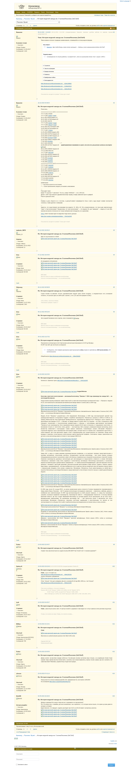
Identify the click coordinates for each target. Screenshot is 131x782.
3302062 (50, 180)
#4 (114, 255)
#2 (114, 103)
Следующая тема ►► (108, 732)
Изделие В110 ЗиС (46, 641)
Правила (36, 12)
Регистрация (50, 12)
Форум (18, 12)
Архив (23, 12)
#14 (114, 673)
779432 (50, 130)
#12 (114, 624)
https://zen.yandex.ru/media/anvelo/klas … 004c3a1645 (56, 216)
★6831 (50, 115)
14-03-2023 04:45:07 (44, 602)
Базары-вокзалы (48, 71)
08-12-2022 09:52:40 (44, 312)
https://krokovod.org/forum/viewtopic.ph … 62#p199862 (56, 83)
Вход (56, 12)
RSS (113, 28)
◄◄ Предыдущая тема (23, 732)
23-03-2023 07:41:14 (44, 673)
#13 (114, 651)
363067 (50, 123)
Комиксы (46, 74)
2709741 (50, 172)
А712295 (50, 160)
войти (98, 25)
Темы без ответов (109, 15)
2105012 (50, 167)
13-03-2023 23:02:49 (44, 566)
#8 (114, 374)
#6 (114, 312)
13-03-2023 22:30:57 (44, 544)
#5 (114, 287)
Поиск (43, 12)
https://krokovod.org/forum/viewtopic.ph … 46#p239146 (56, 574)
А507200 (50, 152)
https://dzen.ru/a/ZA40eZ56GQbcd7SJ (59, 681)
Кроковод (34, 6)
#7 (114, 336)
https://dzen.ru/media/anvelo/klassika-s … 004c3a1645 (72, 380)
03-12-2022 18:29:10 (44, 230)
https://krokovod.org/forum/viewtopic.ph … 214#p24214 (56, 86)
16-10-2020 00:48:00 (44, 103)
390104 (50, 125)
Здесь (42, 213)
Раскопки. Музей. (29, 19)
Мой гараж (43, 274)
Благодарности (48, 80)
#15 (114, 696)
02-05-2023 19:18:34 (44, 696)
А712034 (50, 158)
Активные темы (98, 15)
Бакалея (49, 47)
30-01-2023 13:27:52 (44, 336)
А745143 (50, 161)
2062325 (50, 165)
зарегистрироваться (109, 25)
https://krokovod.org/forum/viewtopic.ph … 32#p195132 (56, 89)
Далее (35, 25)
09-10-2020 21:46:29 (44, 32)
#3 (114, 230)
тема (54, 115)
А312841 (50, 141)
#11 (114, 602)
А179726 (50, 137)
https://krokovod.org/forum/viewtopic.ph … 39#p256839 (65, 356)
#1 (114, 32)
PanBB (112, 741)
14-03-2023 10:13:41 (44, 624)
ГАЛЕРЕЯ (30, 12)
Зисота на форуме (49, 68)
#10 (114, 566)
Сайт (17, 283)
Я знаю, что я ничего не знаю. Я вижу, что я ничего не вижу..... (57, 614)
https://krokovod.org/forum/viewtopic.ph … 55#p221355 (56, 583)
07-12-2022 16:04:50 (44, 255)
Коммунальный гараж (46, 643)
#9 (114, 544)
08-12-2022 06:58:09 (44, 287)
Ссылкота (46, 65)
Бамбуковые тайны (49, 77)
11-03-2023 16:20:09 (44, 374)
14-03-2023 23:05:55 (44, 651)
